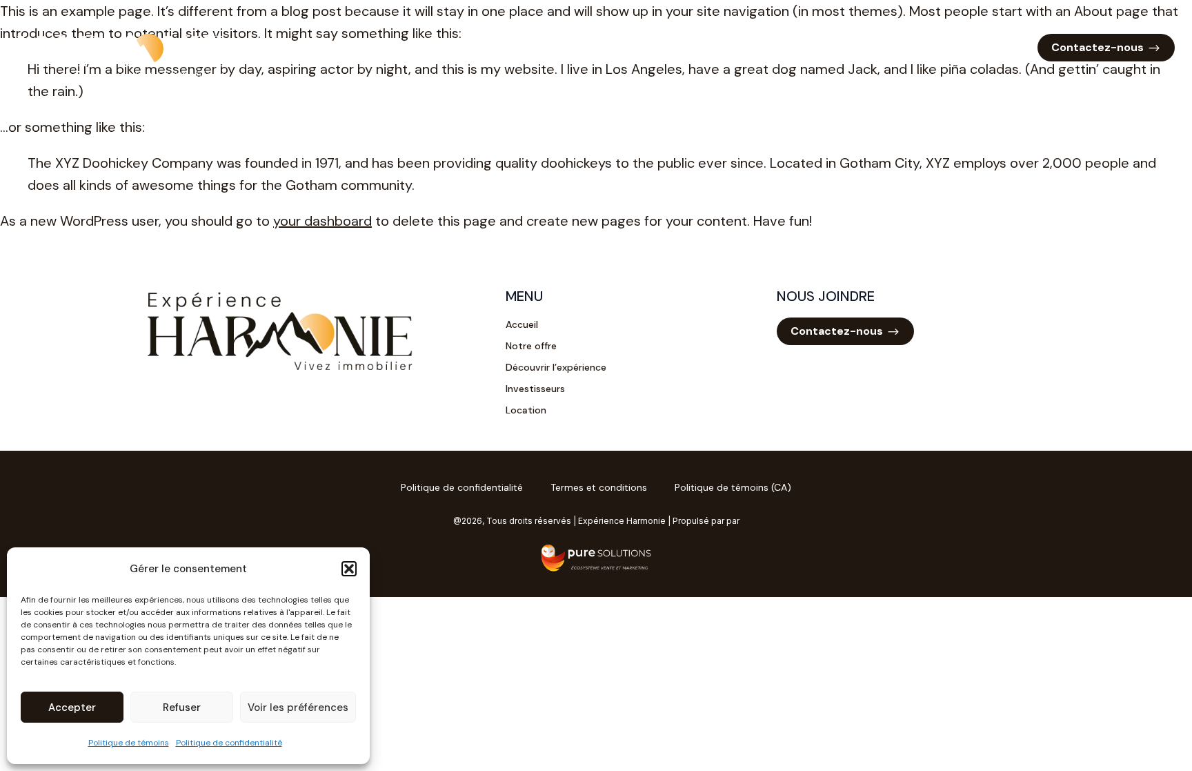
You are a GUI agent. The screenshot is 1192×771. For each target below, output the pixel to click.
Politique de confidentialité (229, 742)
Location (1002, 47)
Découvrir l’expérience (813, 47)
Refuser (182, 707)
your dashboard (322, 221)
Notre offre (707, 47)
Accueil (638, 47)
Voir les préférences (298, 707)
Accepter (72, 707)
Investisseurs (924, 47)
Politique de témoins (128, 742)
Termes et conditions (598, 487)
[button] (349, 569)
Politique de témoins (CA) (733, 487)
